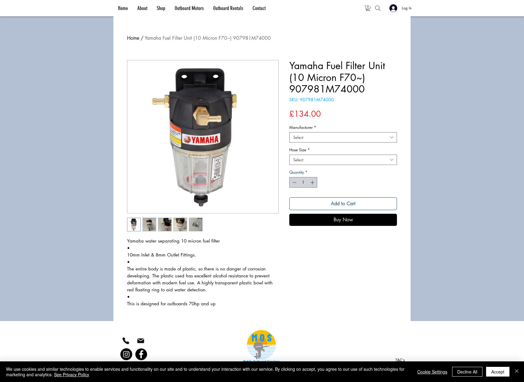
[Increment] (313, 182)
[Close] (516, 371)
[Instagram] (126, 354)
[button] (367, 8)
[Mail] (141, 341)
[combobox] (343, 137)
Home (133, 38)
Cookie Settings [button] (432, 372)
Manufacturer (302, 127)
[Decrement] (293, 182)
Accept (497, 372)
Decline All (467, 372)
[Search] (377, 8)
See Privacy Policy (71, 374)
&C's (400, 360)
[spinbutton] (303, 182)
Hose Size (299, 149)
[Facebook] (141, 354)
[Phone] (126, 341)
